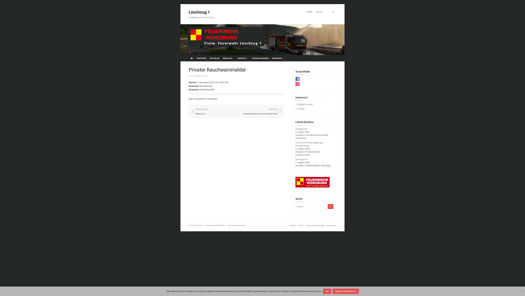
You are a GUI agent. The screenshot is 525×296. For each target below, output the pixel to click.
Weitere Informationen (345, 291)
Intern (310, 11)
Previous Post (202, 111)
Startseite (201, 58)
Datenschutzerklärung (315, 225)
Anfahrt (301, 225)
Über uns (227, 58)
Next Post (260, 111)
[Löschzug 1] (262, 39)
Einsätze (242, 58)
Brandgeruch (301, 128)
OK (327, 291)
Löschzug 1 (199, 12)
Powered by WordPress (215, 225)
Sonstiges (277, 58)
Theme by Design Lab (236, 225)
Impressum (331, 225)
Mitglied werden (260, 58)
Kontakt (301, 108)
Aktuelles (214, 58)
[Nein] (521, 291)
